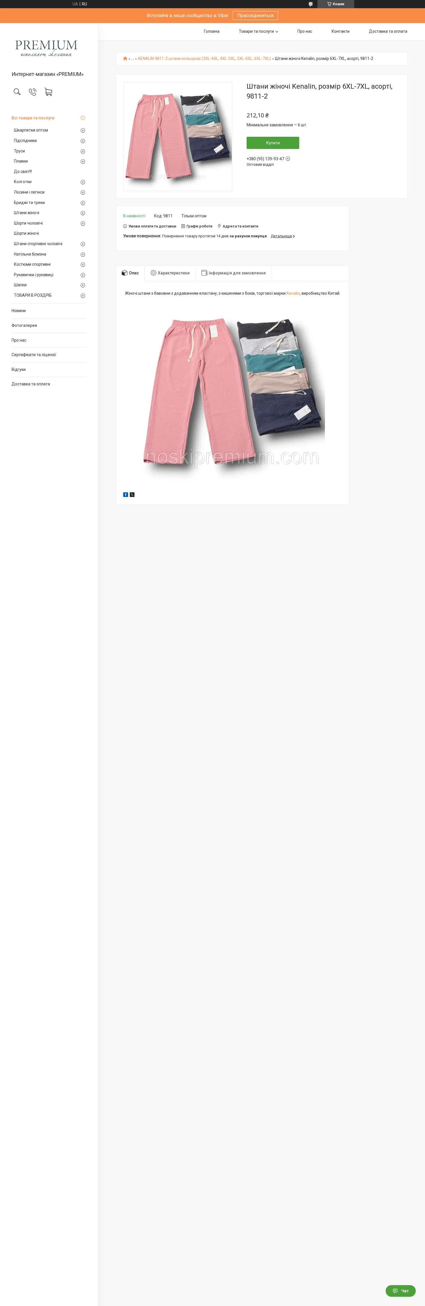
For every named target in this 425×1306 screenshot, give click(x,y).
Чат (405, 1291)
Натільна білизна (30, 254)
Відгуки (19, 369)
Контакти (341, 31)
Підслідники (25, 140)
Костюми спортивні (32, 264)
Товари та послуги (256, 31)
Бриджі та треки (29, 202)
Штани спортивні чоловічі (38, 243)
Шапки (20, 285)
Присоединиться (255, 15)
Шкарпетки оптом (31, 130)
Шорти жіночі (26, 233)
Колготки (23, 181)
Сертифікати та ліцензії (34, 354)
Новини (19, 310)
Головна (211, 31)
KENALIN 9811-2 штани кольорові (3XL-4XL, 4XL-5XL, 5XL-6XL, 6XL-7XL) (204, 59)
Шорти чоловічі (28, 223)
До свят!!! (23, 171)
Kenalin (293, 293)
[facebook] (125, 495)
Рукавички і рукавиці (33, 274)
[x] (132, 495)
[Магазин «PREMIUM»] (49, 47)
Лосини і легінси (29, 192)
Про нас (19, 340)
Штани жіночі (26, 212)
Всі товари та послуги (33, 118)
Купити (273, 143)
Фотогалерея (24, 325)
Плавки (21, 161)
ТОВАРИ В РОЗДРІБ (33, 295)
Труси (19, 151)
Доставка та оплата (31, 384)
